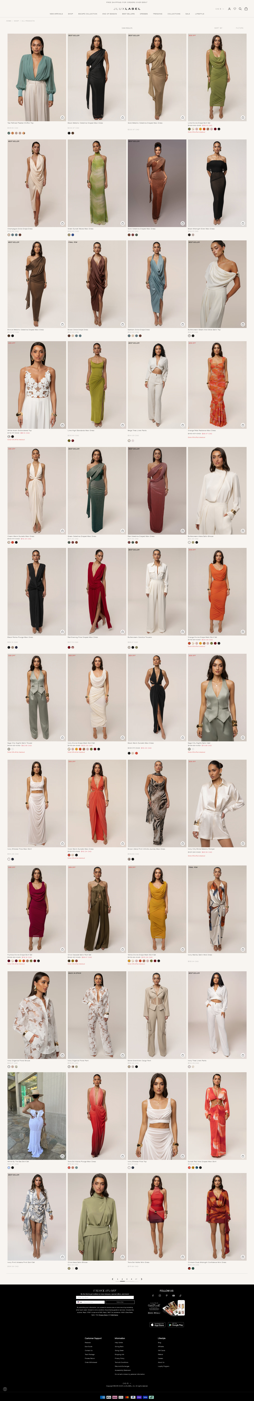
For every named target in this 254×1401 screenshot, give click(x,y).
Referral (160, 1354)
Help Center (119, 1342)
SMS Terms (114, 1315)
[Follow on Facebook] (153, 1295)
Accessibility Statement (123, 1370)
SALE (188, 14)
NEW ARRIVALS (56, 14)
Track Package (89, 1354)
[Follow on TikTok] (180, 1295)
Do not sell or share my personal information (130, 1374)
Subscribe (120, 1302)
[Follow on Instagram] (159, 1295)
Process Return (90, 1358)
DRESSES (144, 14)
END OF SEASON (110, 14)
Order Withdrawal (91, 1362)
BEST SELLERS (128, 14)
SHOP (70, 14)
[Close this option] (5, 1389)
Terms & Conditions (121, 1362)
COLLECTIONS (174, 14)
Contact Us (88, 1350)
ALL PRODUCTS (28, 21)
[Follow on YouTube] (173, 1295)
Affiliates (161, 1346)
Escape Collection (87, 14)
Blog (159, 1342)
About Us (161, 1362)
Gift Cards (161, 1350)
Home (9, 21)
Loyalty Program (163, 1366)
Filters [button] (239, 28)
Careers (160, 1358)
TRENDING (157, 14)
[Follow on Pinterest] (166, 1295)
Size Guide (88, 1346)
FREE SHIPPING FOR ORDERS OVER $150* (127, 2)
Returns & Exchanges (122, 1366)
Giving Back (119, 1346)
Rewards (88, 1342)
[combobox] (223, 28)
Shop (16, 21)
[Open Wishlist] (235, 9)
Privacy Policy (103, 1315)
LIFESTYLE (199, 14)
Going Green (119, 1350)
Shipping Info (119, 1354)
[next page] (141, 1279)
